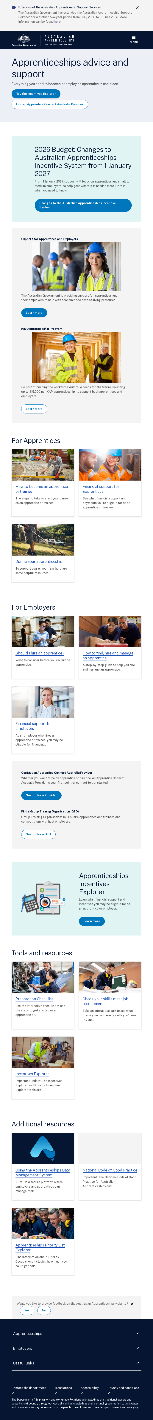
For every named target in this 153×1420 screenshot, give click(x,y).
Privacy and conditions (123, 1390)
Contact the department (29, 1390)
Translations (63, 1390)
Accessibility (90, 1390)
